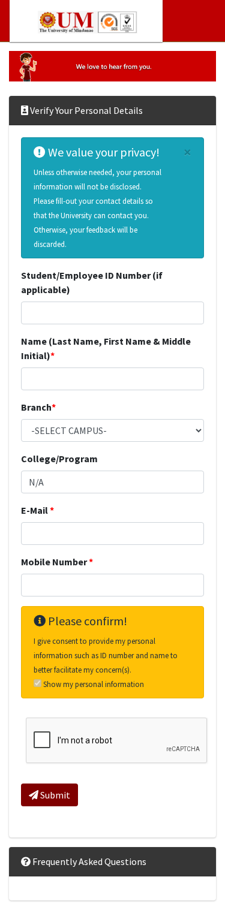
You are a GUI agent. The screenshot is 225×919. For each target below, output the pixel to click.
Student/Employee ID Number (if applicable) (92, 282)
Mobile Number (57, 562)
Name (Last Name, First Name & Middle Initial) (106, 348)
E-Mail (37, 510)
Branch (38, 407)
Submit (54, 795)
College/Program (59, 459)
